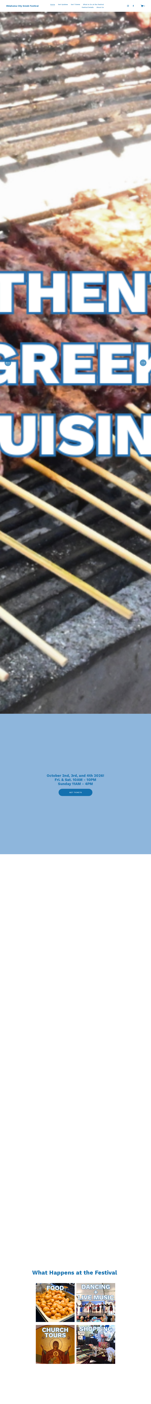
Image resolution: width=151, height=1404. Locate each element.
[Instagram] (128, 6)
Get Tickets (75, 4)
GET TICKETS (75, 792)
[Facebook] (133, 6)
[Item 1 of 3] (75, 363)
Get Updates (63, 4)
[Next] (143, 362)
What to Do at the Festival (93, 4)
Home (52, 4)
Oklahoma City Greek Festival (22, 6)
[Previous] (8, 362)
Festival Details (88, 7)
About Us (100, 7)
